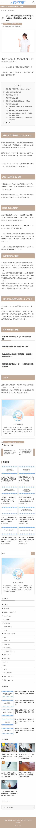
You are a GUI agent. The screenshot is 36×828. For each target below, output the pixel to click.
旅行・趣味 (7, 659)
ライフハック (7, 24)
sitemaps (10, 820)
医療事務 (6, 445)
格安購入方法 (8, 672)
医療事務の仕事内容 (12, 95)
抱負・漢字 (7, 644)
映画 (5, 669)
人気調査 (6, 620)
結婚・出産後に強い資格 (13, 92)
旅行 (5, 665)
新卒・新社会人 (8, 626)
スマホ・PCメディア (10, 612)
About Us (18, 822)
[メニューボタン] (2, 2)
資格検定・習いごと (17, 24)
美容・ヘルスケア (9, 676)
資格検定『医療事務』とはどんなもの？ (18, 89)
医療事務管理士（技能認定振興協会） (20, 111)
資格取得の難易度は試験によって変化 (18, 101)
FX (5, 637)
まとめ (8, 123)
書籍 (5, 630)
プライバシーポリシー (26, 820)
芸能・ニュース (8, 680)
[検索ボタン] (33, 2)
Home (5, 820)
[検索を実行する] (33, 553)
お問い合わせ (16, 820)
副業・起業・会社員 (9, 634)
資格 (11, 445)
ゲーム (6, 662)
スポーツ (6, 608)
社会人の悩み (8, 647)
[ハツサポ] (18, 2)
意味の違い (7, 623)
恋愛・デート (8, 655)
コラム (6, 604)
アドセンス (7, 641)
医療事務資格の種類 (12, 98)
